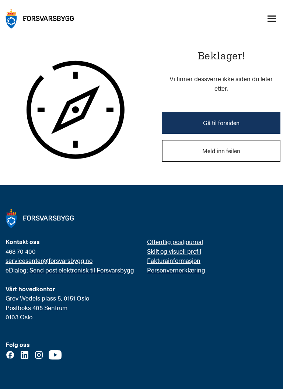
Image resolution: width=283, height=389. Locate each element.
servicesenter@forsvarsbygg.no (49, 260)
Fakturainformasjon (173, 260)
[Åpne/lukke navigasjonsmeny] (271, 18)
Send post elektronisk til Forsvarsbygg (81, 269)
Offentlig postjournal (175, 241)
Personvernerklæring (176, 269)
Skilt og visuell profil (174, 251)
